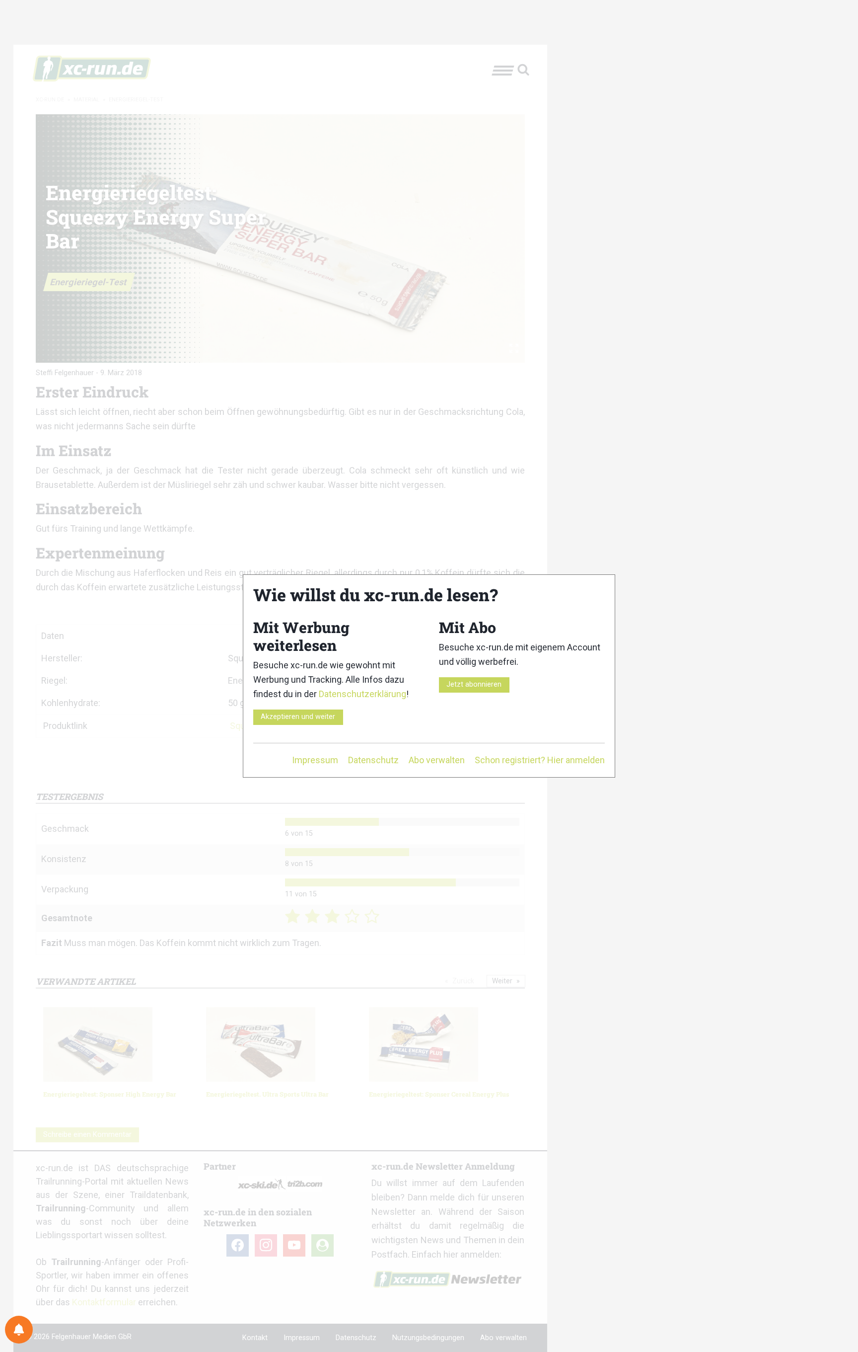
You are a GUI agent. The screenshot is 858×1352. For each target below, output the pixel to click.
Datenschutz (373, 760)
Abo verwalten (437, 760)
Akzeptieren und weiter (298, 717)
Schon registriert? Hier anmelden (540, 760)
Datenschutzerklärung (362, 694)
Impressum (315, 760)
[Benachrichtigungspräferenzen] (19, 1330)
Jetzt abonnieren (473, 684)
